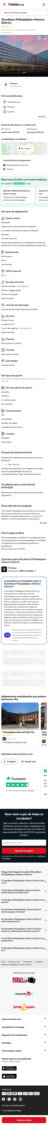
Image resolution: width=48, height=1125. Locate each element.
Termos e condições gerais (13, 1105)
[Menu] (4, 4)
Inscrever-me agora (24, 850)
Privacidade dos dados (12, 1110)
